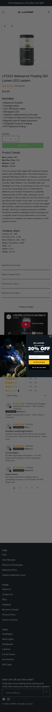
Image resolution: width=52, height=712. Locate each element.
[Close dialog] (50, 336)
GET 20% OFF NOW (39, 362)
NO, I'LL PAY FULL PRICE (39, 367)
